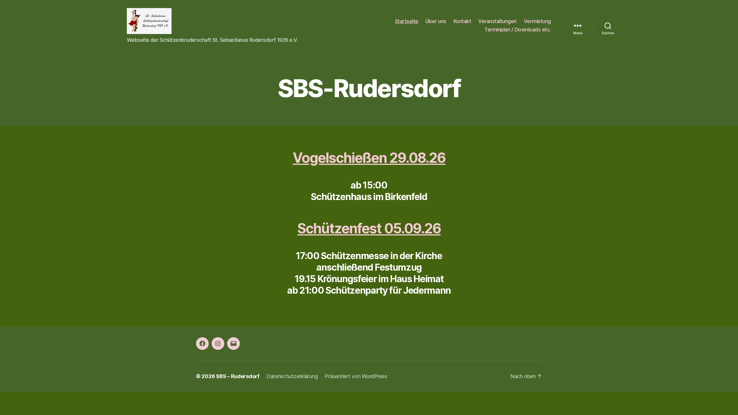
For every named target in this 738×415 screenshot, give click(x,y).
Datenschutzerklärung (292, 376)
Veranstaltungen (497, 21)
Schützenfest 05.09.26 (368, 228)
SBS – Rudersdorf (237, 376)
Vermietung (537, 21)
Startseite (406, 21)
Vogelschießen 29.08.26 (369, 157)
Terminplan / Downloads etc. (517, 30)
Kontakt (462, 21)
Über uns (436, 21)
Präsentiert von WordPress (356, 376)
